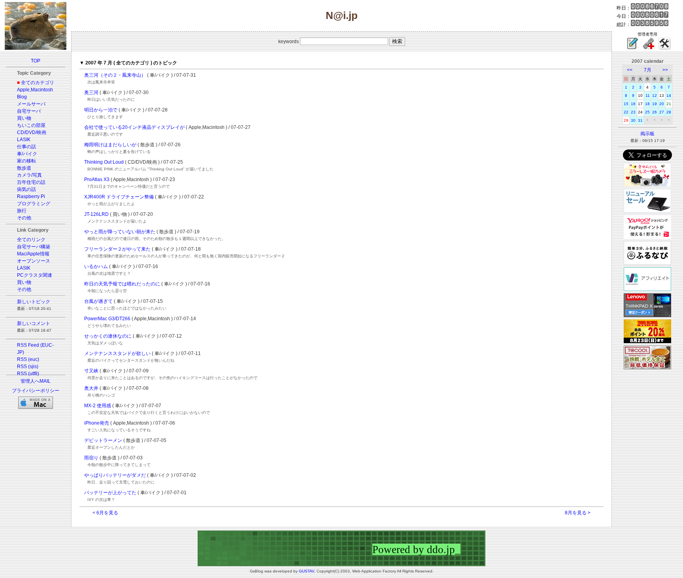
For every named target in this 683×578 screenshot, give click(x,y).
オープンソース (33, 261)
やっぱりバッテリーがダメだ (115, 475)
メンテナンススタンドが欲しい (117, 353)
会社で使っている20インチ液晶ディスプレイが (134, 127)
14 (668, 95)
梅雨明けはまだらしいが (110, 144)
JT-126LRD (96, 214)
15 (626, 104)
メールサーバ (31, 104)
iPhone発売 (96, 423)
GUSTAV (306, 571)
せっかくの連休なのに (108, 336)
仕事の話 (26, 146)
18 (647, 104)
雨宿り (91, 458)
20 (661, 104)
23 (633, 112)
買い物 (24, 118)
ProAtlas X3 (96, 179)
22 (626, 112)
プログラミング (33, 203)
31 (640, 120)
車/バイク (27, 154)
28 (668, 112)
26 (654, 112)
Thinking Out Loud (104, 162)
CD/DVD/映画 (31, 132)
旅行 (21, 210)
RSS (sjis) (27, 366)
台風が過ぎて (98, 301)
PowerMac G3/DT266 (107, 318)
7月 (647, 70)
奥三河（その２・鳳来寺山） (115, 75)
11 (647, 95)
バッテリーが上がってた (110, 492)
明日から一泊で (100, 110)
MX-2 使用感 (97, 405)
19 (654, 104)
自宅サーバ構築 (33, 246)
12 (654, 95)
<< (629, 70)
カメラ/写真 (29, 175)
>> (665, 70)
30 (633, 120)
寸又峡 (91, 371)
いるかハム (96, 266)
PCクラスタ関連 (34, 275)
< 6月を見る (105, 513)
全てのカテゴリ (37, 82)
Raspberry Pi (31, 196)
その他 (24, 218)
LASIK (23, 139)
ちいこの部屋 (31, 125)
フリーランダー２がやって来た (117, 249)
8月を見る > (578, 513)
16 (633, 104)
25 (647, 112)
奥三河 (91, 92)
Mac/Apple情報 (33, 254)
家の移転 (26, 161)
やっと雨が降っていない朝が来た (119, 231)
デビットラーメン (103, 440)
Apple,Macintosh (35, 90)
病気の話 (26, 189)
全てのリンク (31, 239)
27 (661, 112)
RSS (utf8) (28, 373)
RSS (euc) (28, 359)
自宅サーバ (29, 111)
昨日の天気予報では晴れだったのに (122, 284)
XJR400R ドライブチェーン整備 (119, 197)
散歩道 (24, 168)
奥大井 (91, 388)
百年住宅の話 (31, 182)
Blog (22, 97)
